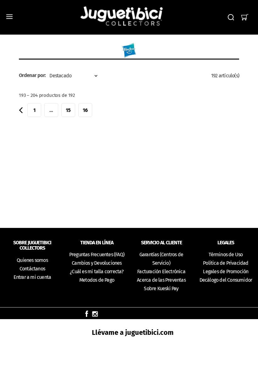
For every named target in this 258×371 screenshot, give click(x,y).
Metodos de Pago (96, 280)
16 (85, 110)
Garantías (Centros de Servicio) (161, 259)
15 (68, 110)
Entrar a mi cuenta (32, 277)
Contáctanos (32, 269)
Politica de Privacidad (225, 263)
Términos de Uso (226, 254)
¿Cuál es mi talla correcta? (96, 271)
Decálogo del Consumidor (225, 280)
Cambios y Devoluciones (96, 263)
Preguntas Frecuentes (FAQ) (96, 254)
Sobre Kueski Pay (161, 288)
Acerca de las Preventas (161, 280)
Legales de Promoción (225, 271)
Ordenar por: (32, 75)
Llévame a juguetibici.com (133, 332)
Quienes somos (32, 260)
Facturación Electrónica (161, 271)
